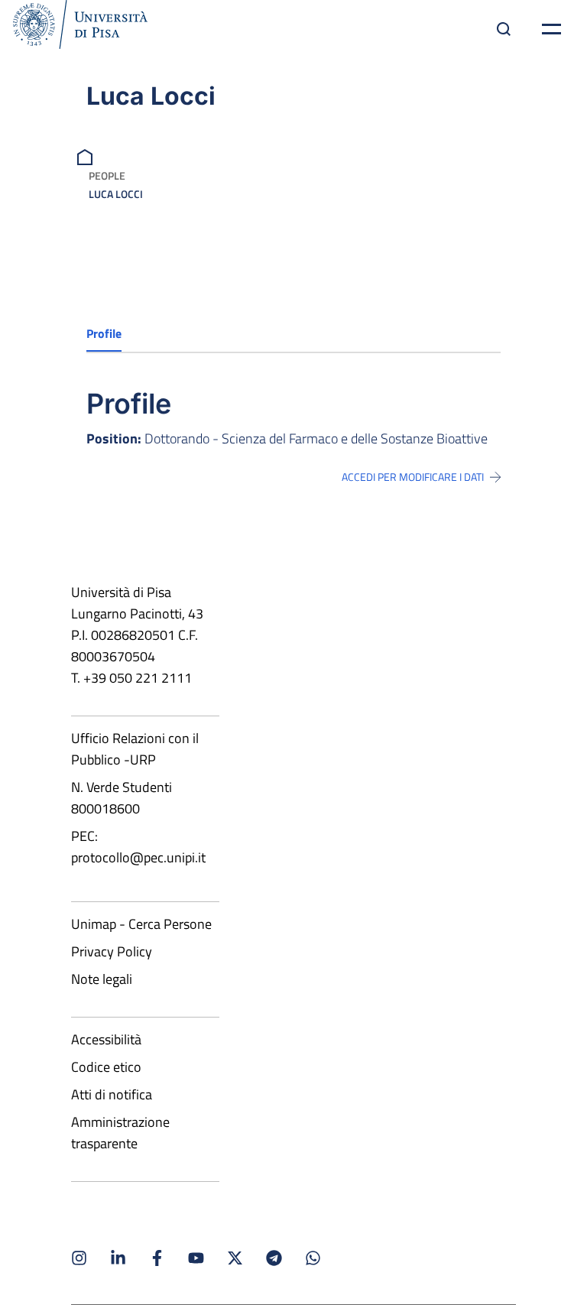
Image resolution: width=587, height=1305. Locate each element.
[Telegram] (274, 1258)
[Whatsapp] (313, 1258)
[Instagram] (79, 1258)
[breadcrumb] (86, 156)
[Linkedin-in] (118, 1258)
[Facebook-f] (157, 1258)
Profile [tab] (104, 333)
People (107, 175)
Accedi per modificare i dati (413, 477)
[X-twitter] (235, 1258)
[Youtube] (196, 1258)
